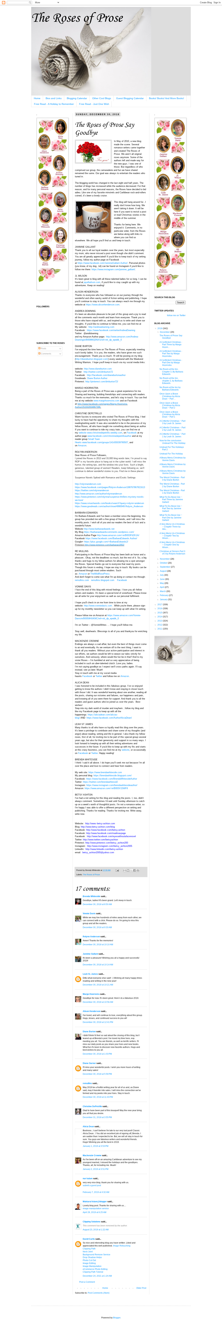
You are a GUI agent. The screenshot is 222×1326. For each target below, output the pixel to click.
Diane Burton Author (97, 378)
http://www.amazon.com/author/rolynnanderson (98, 493)
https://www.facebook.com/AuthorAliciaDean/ (109, 717)
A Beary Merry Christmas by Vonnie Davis (173, 459)
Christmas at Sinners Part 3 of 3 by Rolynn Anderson (172, 552)
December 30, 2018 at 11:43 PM (98, 1097)
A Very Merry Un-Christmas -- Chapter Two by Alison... (172, 536)
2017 (160, 604)
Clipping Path (89, 1248)
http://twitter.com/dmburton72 (98, 372)
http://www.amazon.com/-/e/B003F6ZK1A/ (118, 535)
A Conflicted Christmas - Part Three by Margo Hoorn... (171, 344)
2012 (160, 625)
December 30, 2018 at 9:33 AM (97, 927)
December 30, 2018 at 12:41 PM (98, 1022)
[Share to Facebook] (134, 870)
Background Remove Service (96, 1254)
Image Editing (89, 1263)
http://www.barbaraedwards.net (99, 529)
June (162, 579)
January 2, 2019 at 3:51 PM (95, 1169)
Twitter (99, 676)
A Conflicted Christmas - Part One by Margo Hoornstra (171, 362)
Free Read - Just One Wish (94, 104)
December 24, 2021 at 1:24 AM (97, 1276)
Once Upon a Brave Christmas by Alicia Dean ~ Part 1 (170, 414)
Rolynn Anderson (91, 936)
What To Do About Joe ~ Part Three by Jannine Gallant (171, 499)
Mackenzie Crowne (92, 1155)
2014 (160, 616)
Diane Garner (89, 1063)
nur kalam (88, 1178)
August (163, 571)
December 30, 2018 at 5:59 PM (97, 1074)
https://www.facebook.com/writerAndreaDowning (111, 330)
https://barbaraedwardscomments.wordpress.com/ (109, 532)
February (164, 595)
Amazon (83, 573)
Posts (43, 348)
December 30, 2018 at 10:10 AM (98, 944)
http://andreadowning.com (101, 327)
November (165, 559)
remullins (87, 1083)
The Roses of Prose (76, 18)
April (162, 587)
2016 (160, 608)
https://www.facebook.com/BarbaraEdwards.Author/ (111, 538)
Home (37, 98)
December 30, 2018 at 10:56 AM (98, 1002)
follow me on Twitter (176, 315)
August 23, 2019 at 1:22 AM (96, 1229)
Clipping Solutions (91, 1221)
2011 (160, 629)
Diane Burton (89, 1031)
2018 (160, 328)
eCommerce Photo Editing (95, 1269)
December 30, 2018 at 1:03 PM (97, 1054)
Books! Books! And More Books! (166, 98)
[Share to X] (131, 870)
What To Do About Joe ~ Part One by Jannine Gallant (171, 517)
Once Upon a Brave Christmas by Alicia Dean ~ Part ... (170, 396)
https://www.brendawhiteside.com (105, 772)
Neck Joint (88, 1251)
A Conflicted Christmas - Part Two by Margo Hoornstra (171, 353)
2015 (160, 612)
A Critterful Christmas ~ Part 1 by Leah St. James (172, 435)
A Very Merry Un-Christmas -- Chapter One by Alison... (172, 545)
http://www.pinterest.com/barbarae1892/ (104, 545)
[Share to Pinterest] (138, 870)
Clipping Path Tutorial (93, 1272)
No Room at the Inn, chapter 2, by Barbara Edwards (171, 380)
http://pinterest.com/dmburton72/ (101, 381)
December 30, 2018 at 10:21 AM (98, 985)
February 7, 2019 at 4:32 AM (96, 1192)
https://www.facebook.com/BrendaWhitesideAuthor (111, 778)
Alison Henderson (91, 1011)
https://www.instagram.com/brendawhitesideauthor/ (111, 785)
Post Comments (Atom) (98, 1293)
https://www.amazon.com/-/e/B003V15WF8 (106, 788)
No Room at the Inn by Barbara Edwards (170, 388)
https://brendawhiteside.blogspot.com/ (112, 775)
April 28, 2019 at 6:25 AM (94, 1212)
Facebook (122, 580)
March (163, 591)
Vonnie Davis (89, 913)
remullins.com (82, 580)
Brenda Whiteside (91, 896)
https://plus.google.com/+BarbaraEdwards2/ (106, 541)
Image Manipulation (92, 1266)
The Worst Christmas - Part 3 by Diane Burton (172, 478)
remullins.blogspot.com (102, 580)
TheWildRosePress (100, 573)
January (164, 599)
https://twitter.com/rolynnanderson (92, 490)
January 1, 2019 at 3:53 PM (95, 1146)
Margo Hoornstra (91, 994)
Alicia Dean (88, 1126)
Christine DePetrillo (92, 1106)
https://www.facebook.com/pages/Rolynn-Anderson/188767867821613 (110, 487)
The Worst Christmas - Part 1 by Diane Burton (172, 491)
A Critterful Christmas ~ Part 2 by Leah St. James (172, 428)
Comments (45, 354)
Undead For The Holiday (171, 454)
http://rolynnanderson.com (88, 484)
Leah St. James (90, 974)
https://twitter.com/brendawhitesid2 (100, 782)
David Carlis (89, 1239)
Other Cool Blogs (101, 98)
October (164, 563)
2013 (160, 621)
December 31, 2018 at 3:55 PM (97, 1117)
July (162, 575)
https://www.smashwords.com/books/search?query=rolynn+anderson (109, 503)
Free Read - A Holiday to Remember (54, 104)
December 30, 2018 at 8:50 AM (97, 904)
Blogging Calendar (77, 98)
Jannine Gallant (90, 954)
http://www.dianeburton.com (98, 368)
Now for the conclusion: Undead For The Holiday (172, 441)
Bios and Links (54, 98)
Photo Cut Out (89, 1260)
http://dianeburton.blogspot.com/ (92, 359)
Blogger (116, 1317)
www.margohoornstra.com (106, 400)
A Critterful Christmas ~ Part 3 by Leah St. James (172, 422)
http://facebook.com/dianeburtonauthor (106, 375)
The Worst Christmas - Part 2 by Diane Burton (172, 485)
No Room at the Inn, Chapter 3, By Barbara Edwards (171, 371)
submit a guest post (92, 1185)
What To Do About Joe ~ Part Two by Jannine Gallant (171, 508)
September (165, 567)
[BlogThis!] (128, 870)
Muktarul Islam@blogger (95, 1201)
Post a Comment (87, 1282)
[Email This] (124, 870)
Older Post (141, 1288)
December (165, 332)
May (162, 583)
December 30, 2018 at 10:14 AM (98, 964)
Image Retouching (121, 1246)
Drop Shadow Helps (92, 1257)
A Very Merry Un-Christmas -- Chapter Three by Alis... (172, 526)
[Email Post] (117, 870)
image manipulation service (96, 1208)
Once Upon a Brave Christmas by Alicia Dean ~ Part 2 (170, 405)
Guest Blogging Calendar (130, 98)
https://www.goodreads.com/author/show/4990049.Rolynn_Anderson (109, 506)
